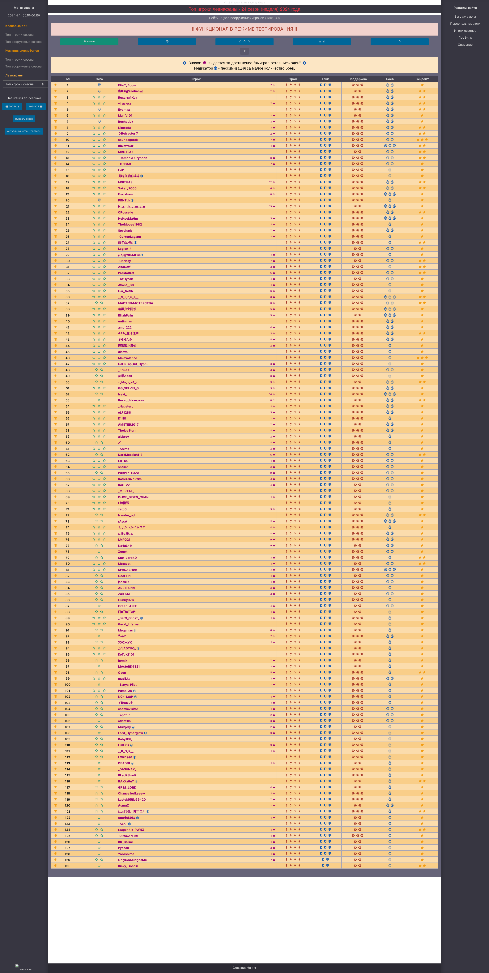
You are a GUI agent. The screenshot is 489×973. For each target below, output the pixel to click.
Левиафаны (14, 75)
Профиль (465, 37)
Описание (465, 44)
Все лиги (89, 41)
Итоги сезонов (465, 30)
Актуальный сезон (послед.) (24, 131)
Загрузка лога (465, 16)
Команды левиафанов (22, 50)
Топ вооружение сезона (23, 42)
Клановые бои (16, 26)
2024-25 (34, 106)
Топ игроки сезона (19, 35)
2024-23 (13, 106)
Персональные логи (465, 23)
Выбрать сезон (24, 118)
